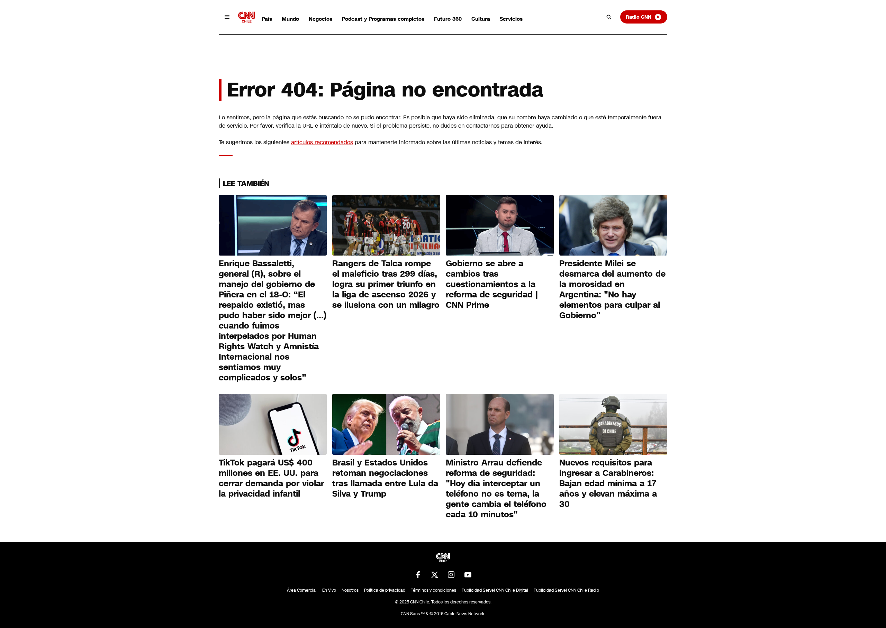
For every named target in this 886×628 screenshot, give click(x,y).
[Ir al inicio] (246, 17)
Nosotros (350, 590)
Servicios (511, 18)
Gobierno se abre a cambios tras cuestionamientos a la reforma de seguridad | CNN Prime (492, 284)
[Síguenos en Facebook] (418, 574)
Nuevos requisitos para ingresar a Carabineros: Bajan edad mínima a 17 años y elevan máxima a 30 (608, 483)
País (267, 18)
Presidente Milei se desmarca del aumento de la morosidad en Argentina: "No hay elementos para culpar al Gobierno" (612, 289)
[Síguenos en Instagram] (451, 574)
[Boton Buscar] (609, 17)
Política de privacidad (384, 590)
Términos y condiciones (433, 590)
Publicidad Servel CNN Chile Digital (495, 590)
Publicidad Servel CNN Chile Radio (566, 590)
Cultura (480, 18)
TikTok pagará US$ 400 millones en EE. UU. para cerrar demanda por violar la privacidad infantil (271, 478)
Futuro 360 (448, 18)
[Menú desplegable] (227, 17)
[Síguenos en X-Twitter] (434, 574)
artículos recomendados (322, 142)
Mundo (290, 18)
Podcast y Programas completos (383, 18)
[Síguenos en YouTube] (467, 574)
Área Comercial (302, 590)
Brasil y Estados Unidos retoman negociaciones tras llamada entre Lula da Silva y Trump (385, 478)
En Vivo (329, 590)
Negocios (320, 18)
